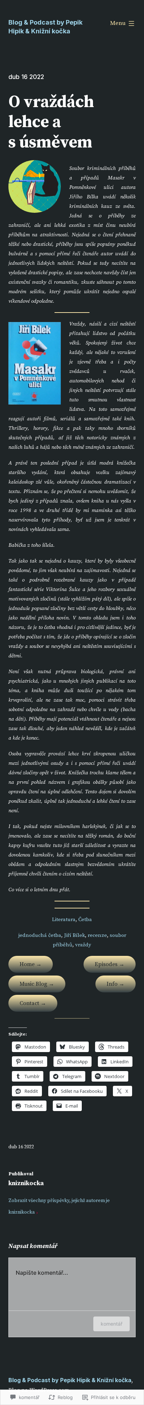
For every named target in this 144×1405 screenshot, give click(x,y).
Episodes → (109, 964)
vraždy (83, 944)
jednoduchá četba (39, 935)
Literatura (63, 919)
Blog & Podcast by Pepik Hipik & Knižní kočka (69, 1380)
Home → (31, 964)
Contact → (33, 1003)
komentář (111, 1324)
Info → (115, 983)
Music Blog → (37, 983)
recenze (97, 935)
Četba (85, 919)
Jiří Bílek (74, 935)
